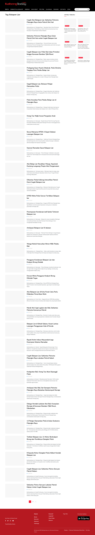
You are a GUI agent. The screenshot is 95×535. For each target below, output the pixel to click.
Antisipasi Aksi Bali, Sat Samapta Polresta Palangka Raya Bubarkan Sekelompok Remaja (43, 389)
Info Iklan (88, 530)
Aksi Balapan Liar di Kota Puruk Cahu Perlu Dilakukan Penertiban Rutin (42, 293)
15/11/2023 (29, 230)
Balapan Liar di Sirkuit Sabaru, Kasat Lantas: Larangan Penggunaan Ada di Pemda (42, 325)
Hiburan (27, 9)
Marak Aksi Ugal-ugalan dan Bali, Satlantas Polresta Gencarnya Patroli (42, 309)
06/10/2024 (29, 72)
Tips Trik (41, 9)
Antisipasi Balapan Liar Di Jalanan (39, 228)
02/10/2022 (29, 441)
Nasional (36, 521)
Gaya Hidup (34, 9)
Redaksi (66, 530)
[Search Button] (88, 9)
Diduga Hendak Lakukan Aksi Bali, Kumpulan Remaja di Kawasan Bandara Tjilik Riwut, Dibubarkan (43, 406)
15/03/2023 (29, 376)
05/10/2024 (29, 88)
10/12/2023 (29, 200)
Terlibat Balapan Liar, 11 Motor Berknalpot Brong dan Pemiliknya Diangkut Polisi (42, 438)
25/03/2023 (29, 344)
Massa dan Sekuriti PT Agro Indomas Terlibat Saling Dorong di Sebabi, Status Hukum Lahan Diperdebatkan (83, 46)
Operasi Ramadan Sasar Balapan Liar (40, 148)
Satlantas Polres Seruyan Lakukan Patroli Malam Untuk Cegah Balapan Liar (42, 486)
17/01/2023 (29, 410)
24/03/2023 (29, 360)
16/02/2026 (29, 56)
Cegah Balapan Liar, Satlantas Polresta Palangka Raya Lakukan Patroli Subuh (41, 357)
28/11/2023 (29, 216)
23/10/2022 (29, 425)
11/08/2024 (29, 104)
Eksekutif (51, 514)
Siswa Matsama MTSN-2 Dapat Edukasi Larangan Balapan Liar (41, 133)
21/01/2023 (29, 392)
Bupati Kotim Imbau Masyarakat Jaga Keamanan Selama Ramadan (40, 341)
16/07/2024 (29, 118)
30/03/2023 (29, 312)
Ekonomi (56, 9)
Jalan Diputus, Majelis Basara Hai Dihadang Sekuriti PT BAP (84, 61)
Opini (68, 9)
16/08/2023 (29, 264)
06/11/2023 (29, 248)
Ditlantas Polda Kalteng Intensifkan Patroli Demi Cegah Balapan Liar (42, 181)
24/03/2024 (29, 168)
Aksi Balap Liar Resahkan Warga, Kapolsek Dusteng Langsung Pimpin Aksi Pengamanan (43, 165)
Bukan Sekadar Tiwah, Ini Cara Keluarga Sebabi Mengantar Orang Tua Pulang (70, 46)
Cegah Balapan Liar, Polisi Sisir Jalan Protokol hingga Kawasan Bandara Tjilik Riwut (43, 53)
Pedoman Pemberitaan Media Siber (76, 530)
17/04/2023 (29, 296)
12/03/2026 (29, 24)
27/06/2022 (29, 473)
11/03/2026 (29, 40)
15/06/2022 (29, 489)
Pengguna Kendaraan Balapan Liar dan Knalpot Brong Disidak (41, 261)
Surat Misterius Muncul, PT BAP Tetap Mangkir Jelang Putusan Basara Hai (83, 30)
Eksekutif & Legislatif (16, 9)
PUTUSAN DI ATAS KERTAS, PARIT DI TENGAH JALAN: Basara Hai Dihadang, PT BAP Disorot (70, 62)
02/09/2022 (29, 457)
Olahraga (49, 9)
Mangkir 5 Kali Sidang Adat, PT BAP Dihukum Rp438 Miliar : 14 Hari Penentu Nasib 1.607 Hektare (70, 30)
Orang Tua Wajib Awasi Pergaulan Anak (41, 116)
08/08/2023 (29, 280)
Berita (7, 9)
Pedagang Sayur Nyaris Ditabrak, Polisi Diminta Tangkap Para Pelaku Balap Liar (44, 69)
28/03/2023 (29, 328)
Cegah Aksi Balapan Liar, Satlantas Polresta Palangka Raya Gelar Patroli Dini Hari (42, 21)
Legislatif (51, 516)
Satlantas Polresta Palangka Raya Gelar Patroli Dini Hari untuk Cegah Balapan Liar (42, 37)
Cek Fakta (63, 9)
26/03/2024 (29, 150)
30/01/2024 (29, 184)
